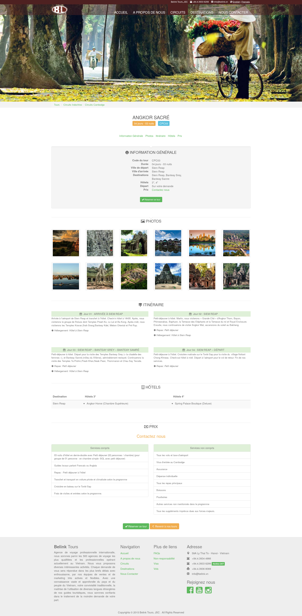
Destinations (201, 12)
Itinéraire (161, 136)
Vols (156, 568)
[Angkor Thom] (99, 243)
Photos (149, 136)
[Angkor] (236, 243)
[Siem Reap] (202, 243)
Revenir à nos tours (165, 526)
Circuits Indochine (72, 104)
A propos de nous (149, 12)
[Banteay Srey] (202, 276)
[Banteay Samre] (134, 276)
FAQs (157, 553)
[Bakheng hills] (65, 243)
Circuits (177, 12)
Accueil (121, 12)
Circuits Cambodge (95, 104)
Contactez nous (160, 189)
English (236, 1)
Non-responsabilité (164, 558)
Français (246, 1)
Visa (156, 563)
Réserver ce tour (152, 199)
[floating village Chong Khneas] (168, 243)
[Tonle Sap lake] (65, 276)
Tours (57, 104)
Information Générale (131, 136)
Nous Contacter (233, 12)
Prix (180, 136)
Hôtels (171, 136)
